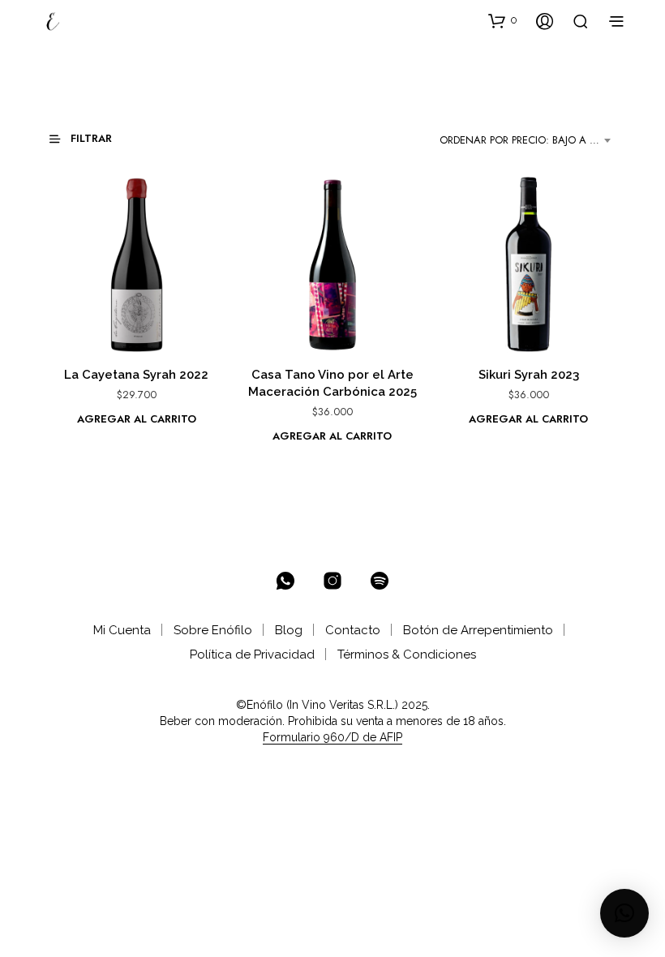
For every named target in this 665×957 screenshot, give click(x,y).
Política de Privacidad (252, 654)
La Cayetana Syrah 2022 (136, 374)
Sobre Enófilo (213, 630)
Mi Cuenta (122, 630)
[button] (502, 20)
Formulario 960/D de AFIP (332, 738)
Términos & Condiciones (406, 654)
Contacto (352, 630)
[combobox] (528, 140)
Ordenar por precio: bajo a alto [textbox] (527, 140)
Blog (288, 630)
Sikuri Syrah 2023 (528, 374)
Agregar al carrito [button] (136, 419)
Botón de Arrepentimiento (478, 630)
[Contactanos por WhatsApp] (285, 580)
